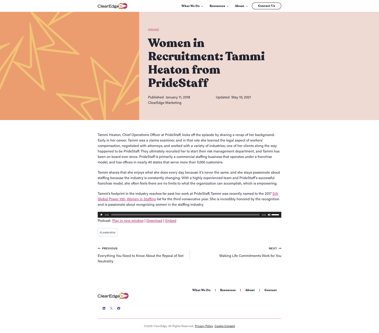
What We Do (190, 6)
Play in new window (128, 220)
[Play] (101, 214)
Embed (170, 220)
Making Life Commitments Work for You (250, 252)
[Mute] (269, 214)
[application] (189, 215)
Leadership (107, 232)
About (239, 6)
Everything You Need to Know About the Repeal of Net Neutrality (141, 254)
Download (154, 220)
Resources (217, 6)
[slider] (276, 214)
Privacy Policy (204, 326)
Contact (270, 290)
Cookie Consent (225, 326)
